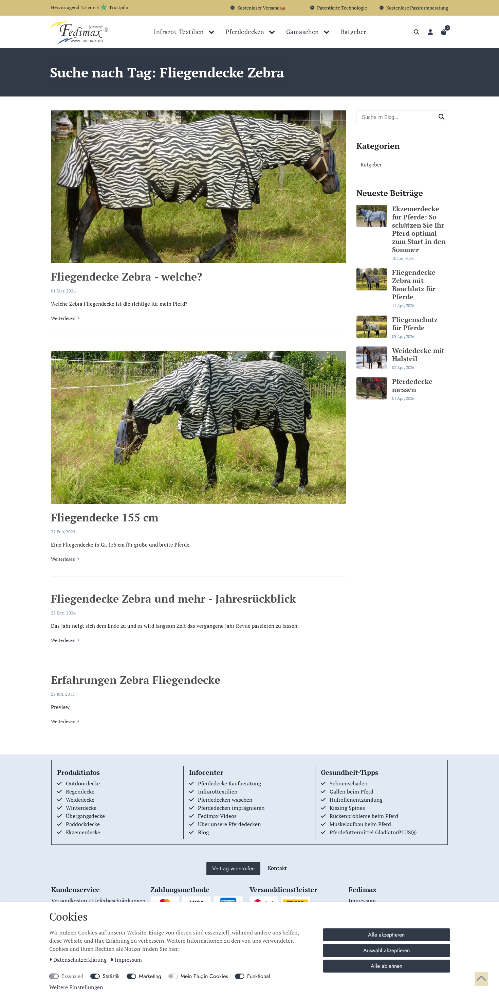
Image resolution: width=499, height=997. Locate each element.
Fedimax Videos (217, 816)
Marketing (150, 976)
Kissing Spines (347, 808)
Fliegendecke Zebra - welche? (126, 276)
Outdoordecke (83, 783)
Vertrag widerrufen (233, 868)
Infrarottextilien (218, 791)
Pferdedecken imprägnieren (231, 808)
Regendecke (80, 791)
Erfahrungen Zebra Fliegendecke (135, 680)
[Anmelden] (430, 32)
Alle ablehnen (386, 966)
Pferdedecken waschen (225, 799)
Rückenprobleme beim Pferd (364, 816)
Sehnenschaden (349, 783)
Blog (203, 832)
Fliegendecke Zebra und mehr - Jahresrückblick (173, 598)
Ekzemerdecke (83, 832)
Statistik (111, 976)
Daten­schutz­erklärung (80, 959)
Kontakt (277, 868)
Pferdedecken (246, 32)
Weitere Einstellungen (76, 987)
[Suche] (416, 32)
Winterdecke (81, 808)
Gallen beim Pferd (351, 791)
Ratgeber (353, 32)
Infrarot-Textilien (179, 32)
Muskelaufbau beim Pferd (360, 824)
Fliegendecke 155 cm (105, 517)
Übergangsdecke (85, 816)
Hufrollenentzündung (356, 799)
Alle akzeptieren (386, 935)
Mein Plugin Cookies (204, 976)
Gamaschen (303, 32)
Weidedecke (80, 799)
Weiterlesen (63, 318)
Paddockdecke (83, 824)
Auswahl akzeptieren (386, 950)
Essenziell (72, 976)
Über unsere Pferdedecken (229, 824)
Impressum (128, 959)
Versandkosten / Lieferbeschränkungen (98, 900)
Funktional (258, 976)
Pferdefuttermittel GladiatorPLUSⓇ (373, 832)
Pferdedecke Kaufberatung (229, 783)
